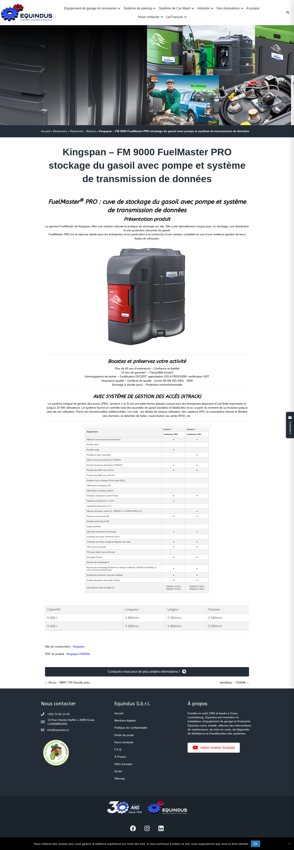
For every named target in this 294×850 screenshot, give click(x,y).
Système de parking (138, 8)
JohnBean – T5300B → (234, 682)
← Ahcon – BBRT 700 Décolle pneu (67, 682)
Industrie (203, 8)
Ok (255, 844)
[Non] (289, 844)
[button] (119, 8)
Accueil (45, 131)
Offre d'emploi (123, 764)
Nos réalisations (228, 8)
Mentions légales (125, 720)
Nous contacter (148, 17)
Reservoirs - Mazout (83, 131)
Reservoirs (60, 131)
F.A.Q (117, 749)
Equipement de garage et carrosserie (90, 8)
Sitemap (119, 778)
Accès (118, 771)
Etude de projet (124, 735)
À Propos (120, 756)
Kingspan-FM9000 (78, 653)
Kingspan (79, 646)
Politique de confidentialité (130, 727)
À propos (253, 8)
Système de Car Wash (174, 8)
